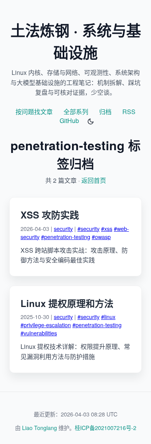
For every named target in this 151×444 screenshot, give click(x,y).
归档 (105, 111)
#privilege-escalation (46, 325)
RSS (129, 111)
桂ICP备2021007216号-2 (105, 427)
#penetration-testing (65, 236)
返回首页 (93, 180)
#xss (106, 228)
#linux (108, 316)
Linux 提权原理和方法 (67, 303)
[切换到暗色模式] (90, 121)
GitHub (69, 120)
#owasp (101, 236)
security (63, 228)
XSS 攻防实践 (50, 214)
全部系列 (75, 111)
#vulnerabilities (39, 333)
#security (88, 228)
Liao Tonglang (39, 427)
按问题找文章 (34, 111)
